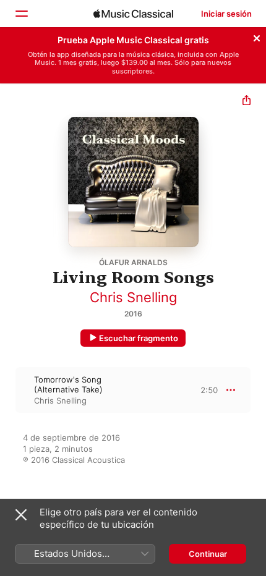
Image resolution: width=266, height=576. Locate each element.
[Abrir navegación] (21, 13)
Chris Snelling (133, 297)
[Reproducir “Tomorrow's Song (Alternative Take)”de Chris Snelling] (8, 390)
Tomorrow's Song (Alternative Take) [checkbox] (68, 384)
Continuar (208, 554)
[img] (133, 13)
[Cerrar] (256, 36)
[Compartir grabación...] (246, 102)
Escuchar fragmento (138, 338)
